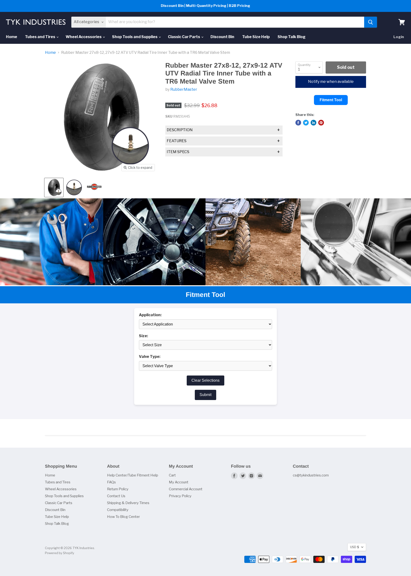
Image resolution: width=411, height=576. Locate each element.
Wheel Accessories (84, 37)
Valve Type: (149, 357)
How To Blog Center (123, 517)
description (223, 130)
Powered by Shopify (59, 553)
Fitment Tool (331, 100)
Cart (172, 475)
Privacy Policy (180, 496)
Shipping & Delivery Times (128, 503)
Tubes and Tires (40, 37)
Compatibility (117, 510)
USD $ (354, 547)
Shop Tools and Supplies (135, 37)
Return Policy (117, 489)
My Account (178, 482)
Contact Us (116, 496)
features (223, 141)
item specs (223, 152)
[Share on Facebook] (298, 122)
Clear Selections (205, 380)
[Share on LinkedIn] (313, 122)
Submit (205, 395)
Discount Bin (222, 37)
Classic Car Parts (184, 37)
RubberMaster (183, 89)
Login (398, 37)
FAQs (111, 482)
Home (11, 37)
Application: (150, 315)
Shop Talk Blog (291, 37)
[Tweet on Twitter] (306, 122)
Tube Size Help (256, 37)
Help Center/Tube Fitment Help (132, 475)
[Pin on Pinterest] (321, 122)
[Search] (370, 22)
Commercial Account (185, 489)
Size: (143, 336)
